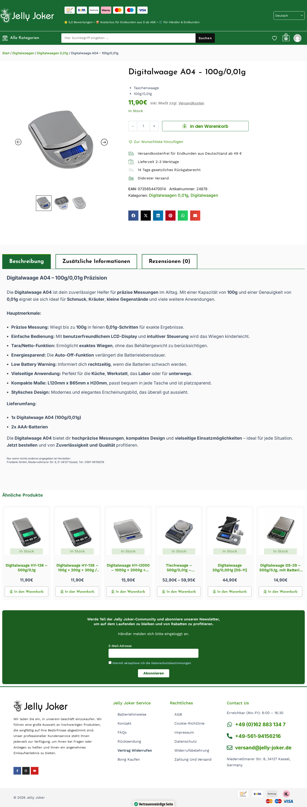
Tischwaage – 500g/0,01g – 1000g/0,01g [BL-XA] (179, 570)
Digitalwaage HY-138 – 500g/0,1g (27, 567)
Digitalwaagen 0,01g (52, 53)
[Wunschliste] (275, 38)
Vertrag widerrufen (135, 750)
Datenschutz (185, 741)
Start (5, 53)
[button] (155, 142)
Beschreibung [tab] (26, 261)
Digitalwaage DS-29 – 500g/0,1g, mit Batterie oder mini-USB (280, 570)
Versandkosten (191, 103)
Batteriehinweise (132, 714)
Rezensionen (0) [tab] (169, 261)
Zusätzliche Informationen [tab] (96, 261)
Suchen (205, 38)
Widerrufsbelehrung (191, 750)
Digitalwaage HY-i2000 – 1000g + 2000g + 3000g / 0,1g (128, 570)
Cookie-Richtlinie (189, 723)
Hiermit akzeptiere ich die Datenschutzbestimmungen (151, 663)
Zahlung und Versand (192, 759)
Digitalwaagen (23, 53)
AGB (178, 714)
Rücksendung (129, 741)
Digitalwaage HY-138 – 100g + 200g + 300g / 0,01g (77, 570)
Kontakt (124, 723)
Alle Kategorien (24, 38)
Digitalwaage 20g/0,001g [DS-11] (229, 567)
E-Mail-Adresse (120, 646)
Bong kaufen (129, 759)
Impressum (184, 732)
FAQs (122, 732)
